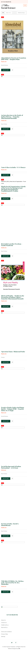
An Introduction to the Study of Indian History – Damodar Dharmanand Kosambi (12, 117)
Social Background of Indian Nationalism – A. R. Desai (11, 467)
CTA (19, 648)
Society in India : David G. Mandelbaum (10, 524)
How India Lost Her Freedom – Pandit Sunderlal (11, 244)
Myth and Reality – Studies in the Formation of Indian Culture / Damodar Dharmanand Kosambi (12, 297)
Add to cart (6, 70)
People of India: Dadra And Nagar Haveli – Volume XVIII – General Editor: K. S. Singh (12, 409)
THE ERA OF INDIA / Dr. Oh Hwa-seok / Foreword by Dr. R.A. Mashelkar (12, 582)
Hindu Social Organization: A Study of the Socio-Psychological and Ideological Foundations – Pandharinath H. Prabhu (13, 189)
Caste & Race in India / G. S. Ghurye (13, 167)
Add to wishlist (12, 70)
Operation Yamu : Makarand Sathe (13, 351)
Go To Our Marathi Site (6, 1)
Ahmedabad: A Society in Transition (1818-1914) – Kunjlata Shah (13, 58)
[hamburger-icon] (25, 5)
